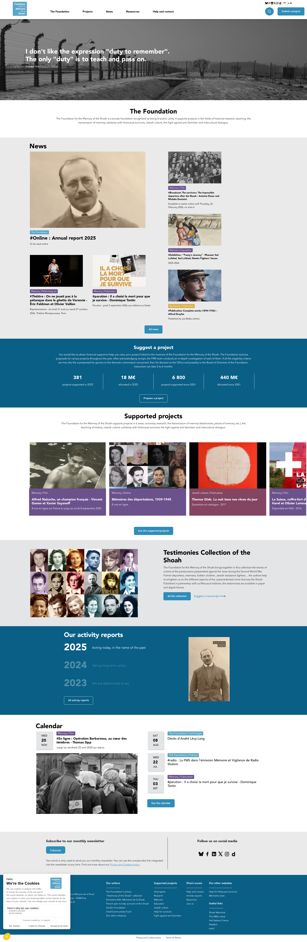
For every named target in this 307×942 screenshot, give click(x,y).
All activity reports (78, 700)
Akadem (213, 924)
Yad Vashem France (219, 920)
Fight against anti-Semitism (167, 915)
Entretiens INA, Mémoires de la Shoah (125, 899)
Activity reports (194, 895)
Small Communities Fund (118, 911)
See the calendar (160, 803)
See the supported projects (153, 531)
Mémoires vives (216, 895)
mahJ (211, 928)
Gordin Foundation (115, 907)
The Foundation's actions (118, 891)
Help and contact (163, 12)
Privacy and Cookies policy (125, 865)
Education (159, 903)
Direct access (194, 883)
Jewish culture (161, 907)
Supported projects (165, 883)
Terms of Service (173, 937)
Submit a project (291, 11)
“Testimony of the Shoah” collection (124, 895)
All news (153, 329)
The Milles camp (217, 916)
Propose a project (153, 398)
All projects (159, 891)
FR (284, 3)
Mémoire (158, 899)
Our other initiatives (116, 915)
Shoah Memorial (217, 912)
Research (158, 895)
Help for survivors (163, 911)
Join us (189, 903)
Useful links (216, 904)
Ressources (132, 12)
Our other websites (220, 883)
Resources (191, 899)
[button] (300, 481)
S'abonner (55, 850)
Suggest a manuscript (210, 596)
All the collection (177, 596)
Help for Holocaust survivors (223, 891)
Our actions (113, 883)
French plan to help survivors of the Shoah (127, 903)
